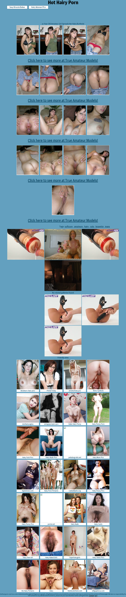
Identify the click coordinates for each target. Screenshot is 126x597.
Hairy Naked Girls (51, 557)
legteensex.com (27, 491)
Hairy (51, 591)
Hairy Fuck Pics (27, 457)
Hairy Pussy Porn (98, 424)
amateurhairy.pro (75, 391)
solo (92, 226)
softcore (69, 226)
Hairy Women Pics (38, 7)
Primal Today (51, 391)
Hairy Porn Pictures (51, 491)
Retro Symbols (98, 391)
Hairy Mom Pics (98, 457)
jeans (107, 226)
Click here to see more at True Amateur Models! (63, 60)
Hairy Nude (75, 524)
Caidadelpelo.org (75, 491)
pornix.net (51, 524)
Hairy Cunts (98, 524)
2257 (96, 596)
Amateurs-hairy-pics (28, 391)
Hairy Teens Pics (98, 557)
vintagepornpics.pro (51, 424)
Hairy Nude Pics (51, 457)
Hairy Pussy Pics (98, 491)
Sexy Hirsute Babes (17, 7)
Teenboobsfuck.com (75, 591)
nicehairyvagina (27, 424)
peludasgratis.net (75, 457)
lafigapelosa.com (98, 591)
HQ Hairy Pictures (27, 591)
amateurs (78, 226)
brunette (100, 226)
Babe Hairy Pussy (75, 424)
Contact (91, 596)
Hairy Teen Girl (28, 557)
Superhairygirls (74, 557)
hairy (86, 226)
